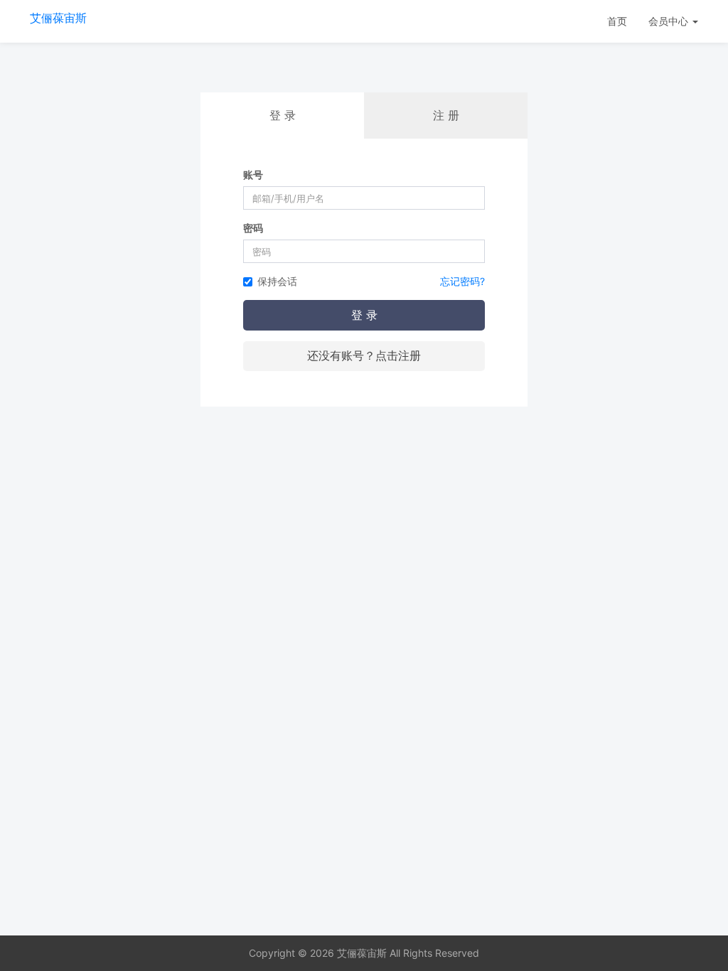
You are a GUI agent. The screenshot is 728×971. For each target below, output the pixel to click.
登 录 (364, 315)
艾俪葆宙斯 (58, 18)
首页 (617, 21)
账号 (253, 174)
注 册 (446, 115)
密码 (253, 228)
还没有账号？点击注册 (364, 355)
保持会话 (277, 281)
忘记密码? (462, 281)
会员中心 (669, 21)
